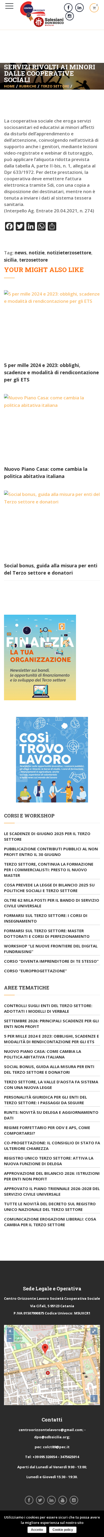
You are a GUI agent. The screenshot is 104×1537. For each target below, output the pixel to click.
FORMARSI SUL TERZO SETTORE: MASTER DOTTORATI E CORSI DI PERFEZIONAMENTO (47, 933)
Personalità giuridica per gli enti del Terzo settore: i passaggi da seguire (45, 1099)
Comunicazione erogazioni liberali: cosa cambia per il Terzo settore (50, 1221)
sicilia (10, 260)
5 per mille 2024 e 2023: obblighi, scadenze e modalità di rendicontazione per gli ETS (51, 372)
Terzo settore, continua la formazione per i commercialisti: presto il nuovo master (48, 869)
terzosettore (33, 260)
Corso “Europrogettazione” (35, 970)
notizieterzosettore (69, 253)
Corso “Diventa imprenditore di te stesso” (51, 961)
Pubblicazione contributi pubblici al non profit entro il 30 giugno (51, 851)
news (20, 253)
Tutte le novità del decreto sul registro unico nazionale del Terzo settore (50, 1206)
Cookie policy (63, 1530)
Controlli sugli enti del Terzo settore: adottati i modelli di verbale (48, 1008)
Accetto (37, 1530)
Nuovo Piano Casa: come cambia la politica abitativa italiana (42, 1054)
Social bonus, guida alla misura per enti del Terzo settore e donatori (49, 1069)
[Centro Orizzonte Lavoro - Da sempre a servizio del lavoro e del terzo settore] (42, 14)
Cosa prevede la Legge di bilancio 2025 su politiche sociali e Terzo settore (49, 887)
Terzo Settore (55, 86)
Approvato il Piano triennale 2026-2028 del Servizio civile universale (52, 1191)
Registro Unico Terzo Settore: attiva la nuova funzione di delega (48, 1160)
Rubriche (27, 86)
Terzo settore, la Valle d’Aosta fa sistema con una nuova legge (51, 1084)
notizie (37, 253)
